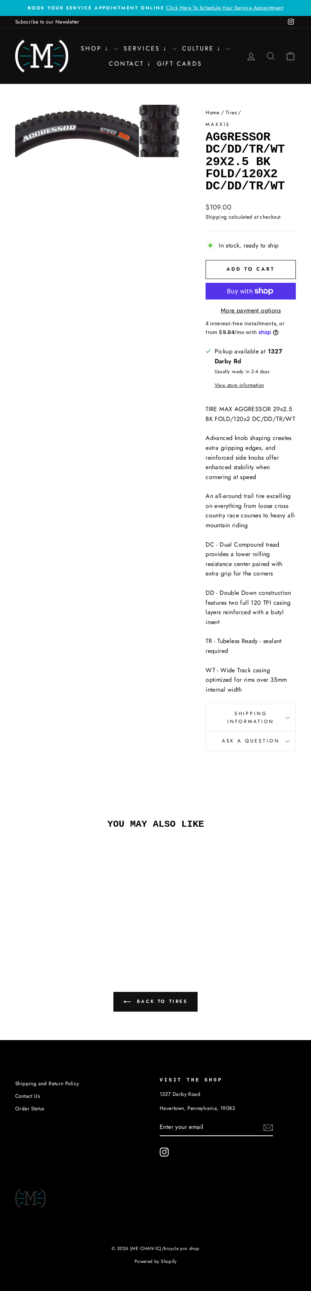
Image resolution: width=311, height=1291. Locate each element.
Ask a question (251, 740)
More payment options (251, 310)
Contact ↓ (130, 63)
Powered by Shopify (155, 1261)
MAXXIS (218, 124)
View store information (239, 385)
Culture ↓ (203, 48)
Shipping (216, 217)
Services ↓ (147, 48)
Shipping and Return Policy (47, 1083)
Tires (231, 112)
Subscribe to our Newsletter (47, 21)
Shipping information (250, 717)
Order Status (29, 1108)
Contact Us (27, 1096)
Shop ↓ (96, 48)
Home (213, 112)
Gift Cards (179, 63)
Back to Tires (160, 1001)
